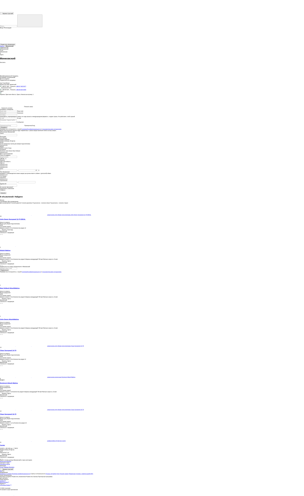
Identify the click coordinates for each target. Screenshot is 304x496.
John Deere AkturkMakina (9, 319)
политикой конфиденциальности (31, 129)
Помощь (6, 467)
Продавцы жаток (5, 464)
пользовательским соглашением (51, 129)
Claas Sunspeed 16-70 (8, 414)
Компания (20, 113)
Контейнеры (7, 461)
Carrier (2, 445)
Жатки (2, 461)
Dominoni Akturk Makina (9, 383)
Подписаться (4, 270)
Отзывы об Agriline (51, 473)
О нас (1, 467)
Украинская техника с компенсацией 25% (81, 473)
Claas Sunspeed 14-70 (8, 350)
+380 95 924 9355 (21, 89)
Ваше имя (20, 111)
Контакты (11, 467)
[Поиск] (29, 21)
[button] (152, 36)
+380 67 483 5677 (21, 86)
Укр (1, 471)
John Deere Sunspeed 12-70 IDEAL (13, 219)
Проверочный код (29, 125)
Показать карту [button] (28, 106)
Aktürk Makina (5, 250)
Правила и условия (5, 473)
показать (3, 193)
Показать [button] (13, 86)
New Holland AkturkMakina (10, 288)
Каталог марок (64, 473)
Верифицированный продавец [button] (9, 76)
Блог (58, 473)
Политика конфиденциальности (21, 473)
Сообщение (20, 122)
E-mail (19, 118)
